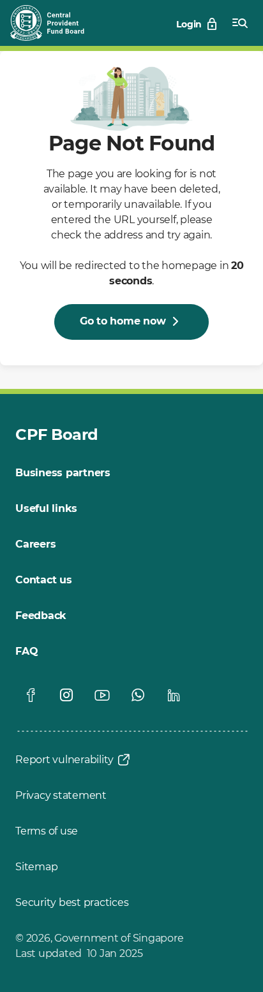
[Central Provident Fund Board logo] (55, 23)
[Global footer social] (30, 695)
